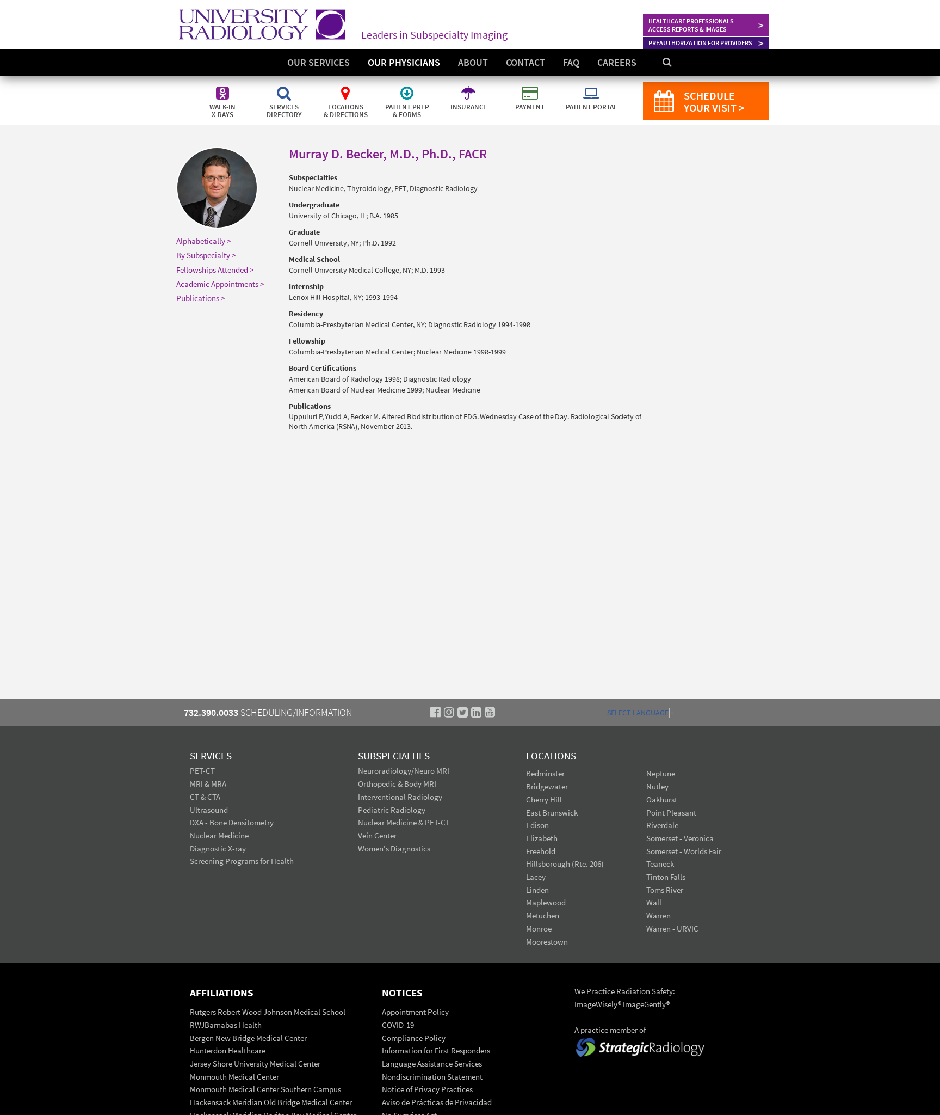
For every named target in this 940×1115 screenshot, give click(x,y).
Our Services (318, 62)
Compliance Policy (414, 1038)
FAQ (571, 62)
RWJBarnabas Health (226, 1025)
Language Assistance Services (432, 1063)
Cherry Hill (544, 799)
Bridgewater (547, 786)
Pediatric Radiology (391, 810)
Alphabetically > (203, 241)
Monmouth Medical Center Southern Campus (265, 1089)
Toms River (664, 890)
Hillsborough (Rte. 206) (565, 864)
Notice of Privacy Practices (427, 1089)
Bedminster (545, 773)
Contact (525, 62)
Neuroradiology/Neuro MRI (403, 770)
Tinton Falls (665, 877)
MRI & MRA (208, 784)
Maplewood (546, 902)
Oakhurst (661, 799)
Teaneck (660, 864)
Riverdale (662, 825)
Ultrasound (209, 810)
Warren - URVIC (672, 928)
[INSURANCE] (469, 87)
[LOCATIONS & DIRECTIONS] (346, 87)
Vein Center (377, 835)
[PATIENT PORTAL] (591, 87)
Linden (537, 890)
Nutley (657, 786)
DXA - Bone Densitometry (232, 822)
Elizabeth (542, 838)
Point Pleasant (671, 812)
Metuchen (542, 915)
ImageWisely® (598, 1004)
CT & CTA (205, 797)
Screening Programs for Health (242, 861)
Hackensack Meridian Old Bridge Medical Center (271, 1102)
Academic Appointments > (220, 284)
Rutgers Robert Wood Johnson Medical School (267, 1012)
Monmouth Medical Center (234, 1076)
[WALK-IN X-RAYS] (223, 87)
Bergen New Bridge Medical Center (248, 1038)
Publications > (200, 298)
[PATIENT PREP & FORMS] (407, 87)
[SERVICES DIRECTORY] (285, 87)
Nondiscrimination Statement (432, 1076)
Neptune (660, 773)
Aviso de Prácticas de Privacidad (437, 1102)
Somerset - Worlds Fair (683, 851)
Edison (537, 825)
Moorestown (547, 941)
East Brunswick (552, 812)
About (473, 62)
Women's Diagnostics (394, 848)
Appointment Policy (415, 1012)
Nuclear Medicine (219, 835)
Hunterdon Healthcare (227, 1050)
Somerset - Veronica (680, 838)
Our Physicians (404, 62)
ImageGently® (646, 1004)
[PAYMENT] (530, 87)
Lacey (536, 877)
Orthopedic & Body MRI (397, 784)
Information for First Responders (436, 1050)
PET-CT (202, 770)
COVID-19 (398, 1025)
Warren (658, 915)
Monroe (539, 928)
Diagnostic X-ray (218, 848)
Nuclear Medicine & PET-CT (404, 822)
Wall (653, 902)
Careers (616, 62)
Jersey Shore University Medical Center (255, 1063)
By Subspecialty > (206, 255)
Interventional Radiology (400, 797)
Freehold (540, 851)
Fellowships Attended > (214, 270)
